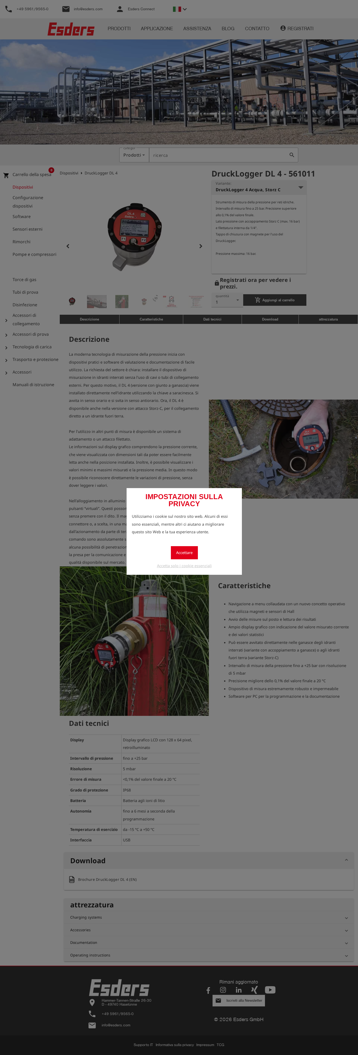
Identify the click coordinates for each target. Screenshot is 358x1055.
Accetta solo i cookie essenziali (184, 565)
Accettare (184, 552)
